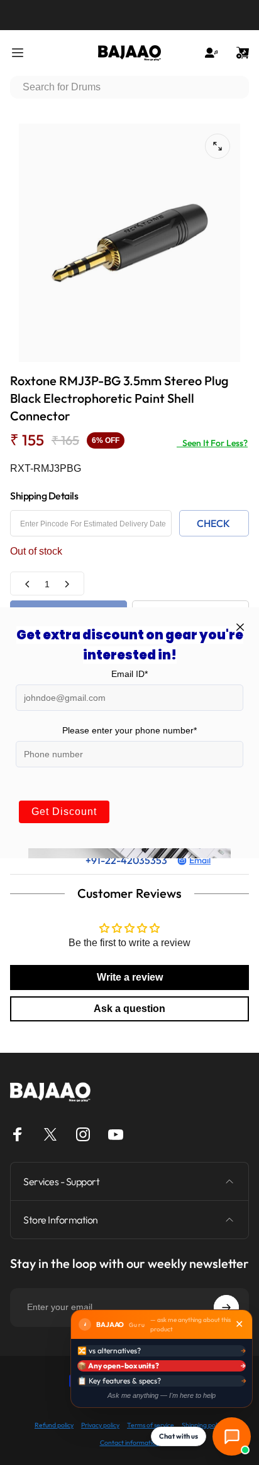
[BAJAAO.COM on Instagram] (83, 1134)
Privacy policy (100, 1425)
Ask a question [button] (129, 1008)
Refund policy (54, 1425)
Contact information (130, 1443)
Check (213, 523)
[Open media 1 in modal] (217, 146)
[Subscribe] (226, 1307)
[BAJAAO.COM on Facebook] (17, 1134)
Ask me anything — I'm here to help (161, 1395)
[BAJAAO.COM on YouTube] (115, 1134)
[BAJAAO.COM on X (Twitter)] (50, 1134)
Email (200, 860)
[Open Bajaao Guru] (231, 1436)
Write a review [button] (130, 977)
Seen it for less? (212, 443)
